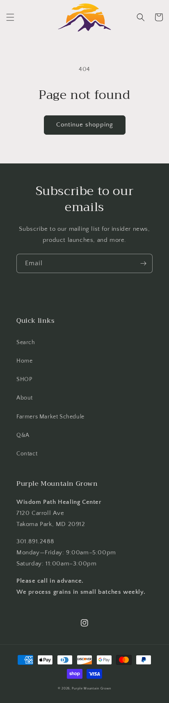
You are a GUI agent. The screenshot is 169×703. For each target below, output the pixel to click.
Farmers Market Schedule (50, 417)
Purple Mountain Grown (91, 688)
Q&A (23, 435)
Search (25, 342)
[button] (10, 17)
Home (24, 361)
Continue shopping (84, 124)
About (24, 398)
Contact (26, 453)
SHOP (24, 379)
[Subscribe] (143, 263)
